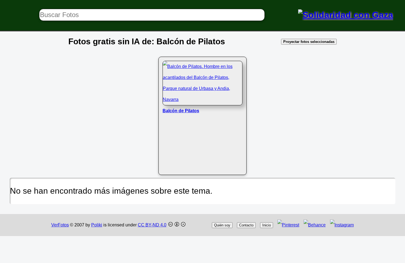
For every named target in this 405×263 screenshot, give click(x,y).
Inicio (266, 225)
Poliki (96, 225)
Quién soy (222, 225)
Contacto (246, 225)
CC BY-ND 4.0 (152, 225)
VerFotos (60, 225)
